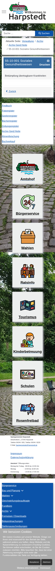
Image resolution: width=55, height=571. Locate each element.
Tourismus (27, 317)
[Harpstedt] (27, 11)
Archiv (5, 511)
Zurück (12, 91)
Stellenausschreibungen (14, 526)
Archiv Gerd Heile (11, 131)
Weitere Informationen (27, 567)
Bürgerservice (9, 485)
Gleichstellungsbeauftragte (16, 501)
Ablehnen (47, 562)
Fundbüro (7, 506)
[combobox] (18, 33)
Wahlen (6, 495)
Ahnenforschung (10, 136)
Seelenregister (9, 116)
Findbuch (7, 105)
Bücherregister (9, 121)
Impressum (16, 453)
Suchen (45, 33)
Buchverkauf (8, 141)
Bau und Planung (11, 490)
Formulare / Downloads (14, 516)
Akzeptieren (34, 562)
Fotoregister (8, 111)
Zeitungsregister (10, 126)
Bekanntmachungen (12, 521)
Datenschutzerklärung (22, 457)
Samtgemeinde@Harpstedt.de (26, 445)
